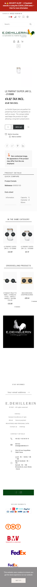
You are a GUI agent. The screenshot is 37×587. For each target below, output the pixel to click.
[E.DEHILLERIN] (18, 33)
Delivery (17, 414)
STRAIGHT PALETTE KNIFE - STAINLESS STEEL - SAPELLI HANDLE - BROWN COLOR (10, 296)
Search (32, 24)
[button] (29, 127)
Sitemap (22, 426)
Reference (9, 185)
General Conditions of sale (17, 417)
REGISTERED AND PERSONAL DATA (17, 423)
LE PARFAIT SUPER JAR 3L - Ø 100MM (10, 247)
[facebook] (16, 492)
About (11, 420)
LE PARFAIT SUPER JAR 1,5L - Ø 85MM (27, 247)
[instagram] (21, 492)
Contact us (13, 426)
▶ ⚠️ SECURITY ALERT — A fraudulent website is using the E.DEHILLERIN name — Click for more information (18, 5)
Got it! (18, 580)
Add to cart (19, 127)
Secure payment (20, 420)
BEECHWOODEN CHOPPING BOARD (27, 294)
